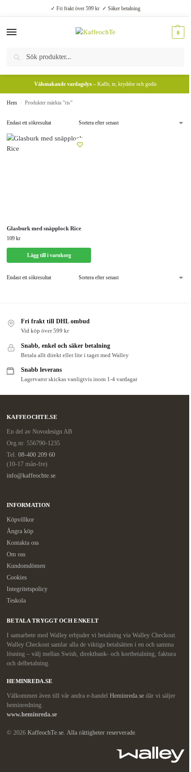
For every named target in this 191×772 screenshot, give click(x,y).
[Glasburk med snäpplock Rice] (49, 175)
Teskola (16, 600)
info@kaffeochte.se (31, 475)
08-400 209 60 (36, 454)
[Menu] (20, 32)
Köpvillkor (20, 519)
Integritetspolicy (27, 589)
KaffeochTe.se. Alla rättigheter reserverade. (82, 732)
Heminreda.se (127, 695)
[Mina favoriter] (80, 144)
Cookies (17, 577)
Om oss (16, 554)
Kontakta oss (23, 542)
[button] (177, 32)
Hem (12, 103)
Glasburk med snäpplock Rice (44, 228)
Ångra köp (20, 531)
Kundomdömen (26, 566)
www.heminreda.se (33, 714)
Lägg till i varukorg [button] (49, 255)
